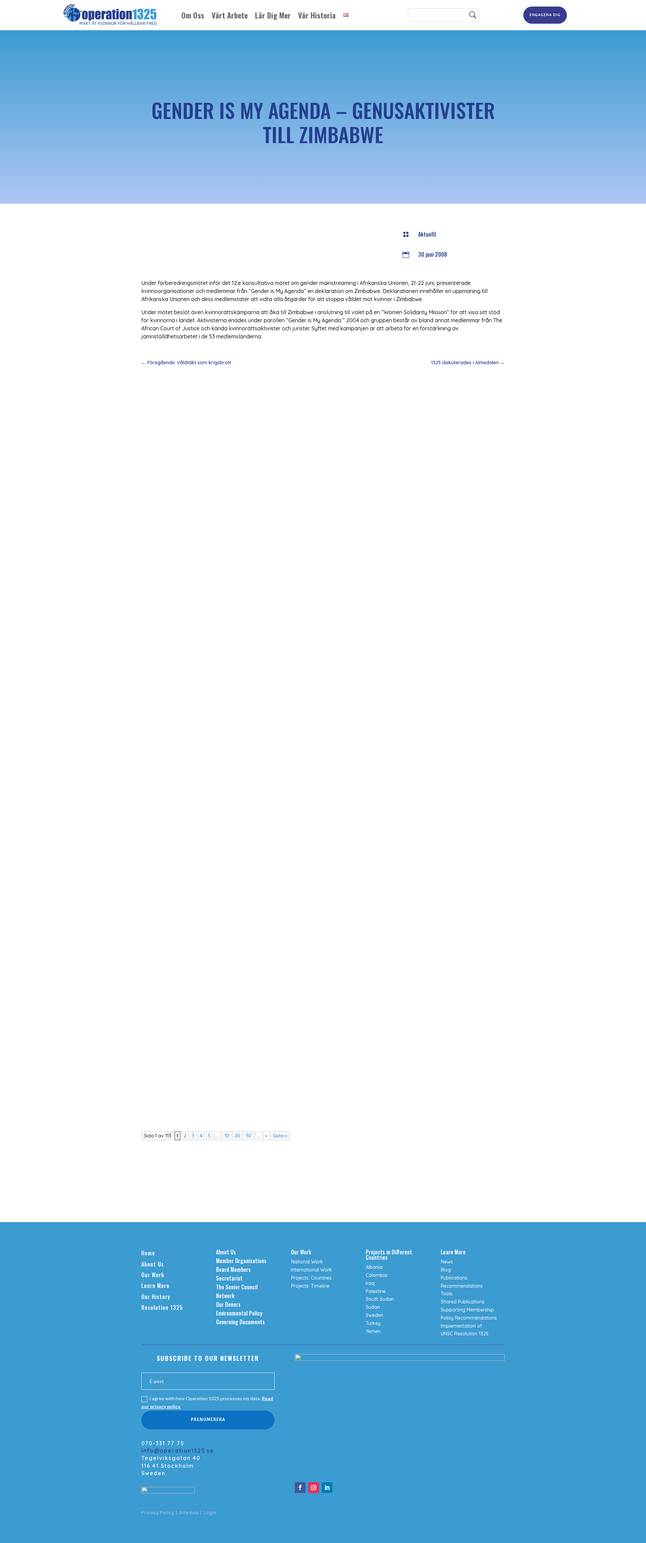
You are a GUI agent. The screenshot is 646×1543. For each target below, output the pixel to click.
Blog (446, 1270)
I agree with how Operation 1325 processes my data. (207, 1402)
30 (248, 1136)
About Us (152, 1264)
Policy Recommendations (469, 1318)
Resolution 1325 (162, 1307)
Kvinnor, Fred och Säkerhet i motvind (192, 532)
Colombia (376, 1275)
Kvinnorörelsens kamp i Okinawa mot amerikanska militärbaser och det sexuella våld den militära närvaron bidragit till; (290, 992)
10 (226, 1136)
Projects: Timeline (310, 1286)
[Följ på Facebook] (300, 1487)
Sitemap (189, 1512)
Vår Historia (317, 15)
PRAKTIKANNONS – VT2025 (180, 1073)
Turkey (373, 1323)
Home (148, 1253)
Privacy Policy (157, 1512)
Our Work (152, 1275)
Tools (447, 1294)
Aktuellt (427, 234)
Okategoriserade (197, 1003)
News (447, 1262)
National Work (307, 1262)
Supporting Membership (467, 1310)
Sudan (373, 1307)
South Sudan (380, 1299)
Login (210, 1512)
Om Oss (192, 15)
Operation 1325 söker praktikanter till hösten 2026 (210, 452)
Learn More (155, 1286)
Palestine (376, 1291)
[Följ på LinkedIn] (327, 1487)
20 (237, 1136)
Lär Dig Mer (273, 15)
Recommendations (462, 1286)
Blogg (243, 1003)
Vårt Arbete (230, 15)
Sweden (374, 1315)
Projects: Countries (311, 1278)
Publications (454, 1278)
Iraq (370, 1283)
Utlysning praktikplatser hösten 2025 (193, 693)
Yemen (373, 1331)
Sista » (280, 1136)
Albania (374, 1267)
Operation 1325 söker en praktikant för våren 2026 (209, 613)
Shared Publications (463, 1302)
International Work (311, 1270)
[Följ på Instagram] (313, 1487)
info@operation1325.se (177, 1450)
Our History (155, 1297)
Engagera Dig (545, 14)
